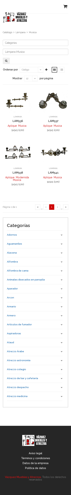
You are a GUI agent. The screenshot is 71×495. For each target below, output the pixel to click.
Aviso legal (35, 453)
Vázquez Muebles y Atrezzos (23, 477)
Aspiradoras (14, 333)
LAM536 (18, 121)
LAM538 (18, 172)
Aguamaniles (14, 243)
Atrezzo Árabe (15, 351)
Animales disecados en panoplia (26, 279)
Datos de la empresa (35, 463)
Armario (11, 306)
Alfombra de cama (17, 270)
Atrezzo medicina (17, 396)
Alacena (12, 252)
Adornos (12, 234)
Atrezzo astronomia (18, 360)
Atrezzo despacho (18, 387)
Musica (33, 32)
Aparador (12, 288)
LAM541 (53, 172)
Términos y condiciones (35, 458)
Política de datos (35, 468)
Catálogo (7, 32)
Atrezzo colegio (16, 369)
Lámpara (20, 32)
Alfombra (12, 261)
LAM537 (53, 121)
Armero (11, 315)
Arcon (10, 297)
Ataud (10, 342)
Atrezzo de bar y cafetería (22, 378)
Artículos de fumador (19, 324)
